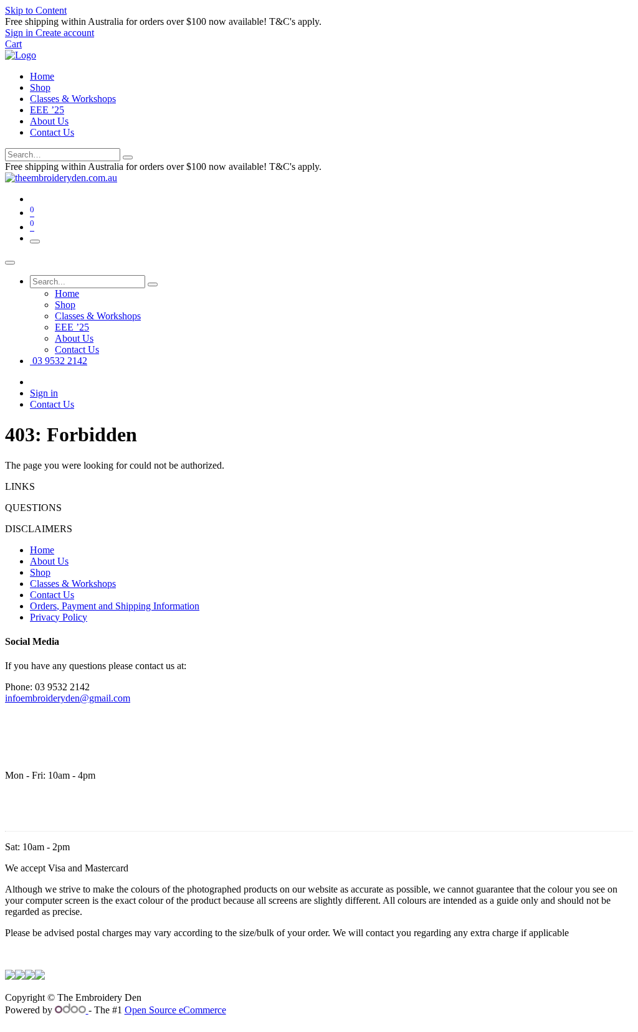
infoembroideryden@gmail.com (67, 698)
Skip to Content (36, 10)
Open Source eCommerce (175, 1010)
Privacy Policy (58, 617)
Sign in (44, 393)
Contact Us (52, 132)
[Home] (20, 55)
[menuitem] (67, 293)
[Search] (128, 157)
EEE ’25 (47, 110)
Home (42, 76)
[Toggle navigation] (35, 241)
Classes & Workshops (73, 98)
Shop (40, 87)
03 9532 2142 (58, 360)
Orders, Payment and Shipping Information (114, 606)
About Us (49, 121)
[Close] (10, 263)
